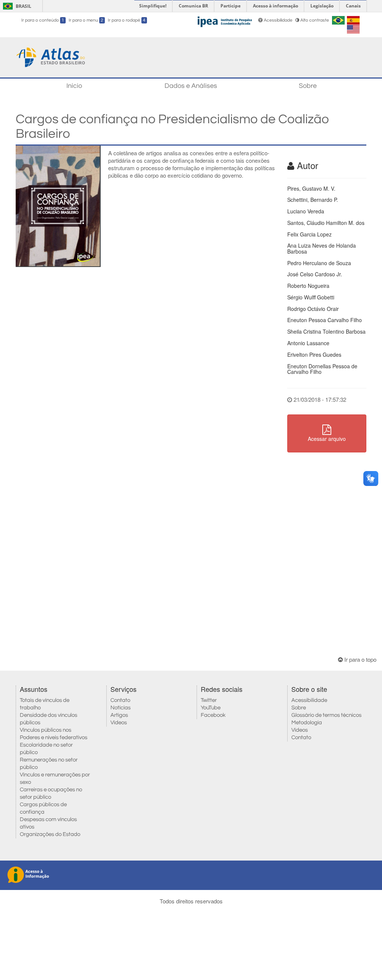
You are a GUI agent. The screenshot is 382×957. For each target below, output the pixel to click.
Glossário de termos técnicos (326, 715)
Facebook (213, 715)
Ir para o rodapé (126, 20)
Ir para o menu (86, 20)
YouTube (210, 707)
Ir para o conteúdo (42, 20)
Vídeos (118, 722)
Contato (120, 700)
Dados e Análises (191, 85)
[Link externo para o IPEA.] (225, 21)
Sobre (308, 85)
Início (74, 85)
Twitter (209, 700)
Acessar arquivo (327, 438)
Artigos (119, 715)
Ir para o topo (359, 659)
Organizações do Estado (50, 834)
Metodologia (306, 722)
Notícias (120, 707)
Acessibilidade (278, 20)
